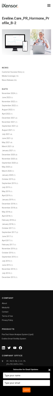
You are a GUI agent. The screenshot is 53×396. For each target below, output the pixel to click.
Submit (26, 390)
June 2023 (6, 97)
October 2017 (7, 228)
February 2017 (8, 245)
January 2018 (7, 224)
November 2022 (8, 102)
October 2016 (7, 253)
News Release (7, 80)
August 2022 (7, 110)
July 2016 (6, 261)
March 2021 (7, 146)
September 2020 (9, 163)
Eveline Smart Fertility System (14, 339)
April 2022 (6, 114)
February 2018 (8, 220)
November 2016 (8, 249)
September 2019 (9, 183)
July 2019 (6, 187)
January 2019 (7, 200)
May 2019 (6, 191)
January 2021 (7, 150)
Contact (5, 312)
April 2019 (6, 195)
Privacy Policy (7, 320)
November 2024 (8, 93)
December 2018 (8, 204)
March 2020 (7, 171)
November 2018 (8, 208)
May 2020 (6, 167)
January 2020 (7, 175)
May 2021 (6, 142)
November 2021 (8, 122)
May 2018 (6, 212)
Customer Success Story (12, 72)
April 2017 (6, 240)
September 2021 (9, 126)
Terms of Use (7, 316)
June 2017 (6, 236)
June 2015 (6, 265)
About (4, 303)
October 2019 (7, 179)
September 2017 (9, 232)
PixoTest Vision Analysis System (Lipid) (17, 334)
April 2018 (6, 216)
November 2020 (8, 159)
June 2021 (6, 138)
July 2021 (6, 134)
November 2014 (8, 269)
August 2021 (7, 130)
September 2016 (9, 257)
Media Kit (5, 308)
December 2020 (8, 155)
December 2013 (8, 277)
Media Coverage (8, 76)
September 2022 (9, 105)
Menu (49, 5)
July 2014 (6, 273)
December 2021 (8, 118)
